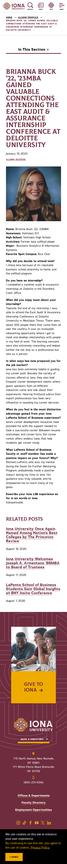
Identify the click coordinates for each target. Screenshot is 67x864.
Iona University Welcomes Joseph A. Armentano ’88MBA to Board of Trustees (33, 563)
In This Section (31, 50)
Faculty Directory (34, 802)
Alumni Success (16, 159)
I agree (14, 857)
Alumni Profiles (28, 17)
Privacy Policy (40, 847)
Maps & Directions (32, 739)
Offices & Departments (34, 795)
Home (9, 17)
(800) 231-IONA (33, 782)
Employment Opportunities (33, 810)
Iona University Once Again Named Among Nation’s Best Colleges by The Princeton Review (32, 535)
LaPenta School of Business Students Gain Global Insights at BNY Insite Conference (33, 588)
